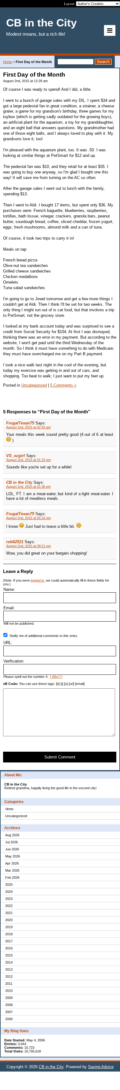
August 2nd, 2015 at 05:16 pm (28, 518)
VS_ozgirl (15, 455)
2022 (9, 906)
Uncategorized (16, 816)
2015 (9, 955)
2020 (9, 920)
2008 (9, 1005)
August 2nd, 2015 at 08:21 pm (28, 546)
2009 (9, 998)
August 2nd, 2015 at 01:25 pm (28, 460)
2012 (9, 976)
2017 (9, 941)
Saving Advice (101, 1066)
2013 (9, 969)
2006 (9, 1019)
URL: (7, 642)
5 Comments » (63, 385)
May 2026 (12, 856)
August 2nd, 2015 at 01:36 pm (28, 486)
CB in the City (19, 482)
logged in (37, 580)
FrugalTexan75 (20, 423)
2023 (9, 899)
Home (7, 62)
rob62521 (14, 541)
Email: (9, 608)
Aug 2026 (12, 835)
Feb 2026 (12, 877)
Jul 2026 (11, 842)
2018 (9, 934)
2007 (9, 1012)
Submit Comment (59, 757)
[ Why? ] (56, 676)
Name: (9, 589)
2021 (9, 913)
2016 (9, 948)
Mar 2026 (12, 870)
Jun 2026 (12, 849)
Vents (9, 809)
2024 (9, 891)
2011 (8, 983)
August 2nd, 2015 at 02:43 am (28, 427)
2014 (9, 962)
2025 (9, 884)
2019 (9, 927)
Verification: (13, 661)
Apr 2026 (12, 863)
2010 (9, 991)
